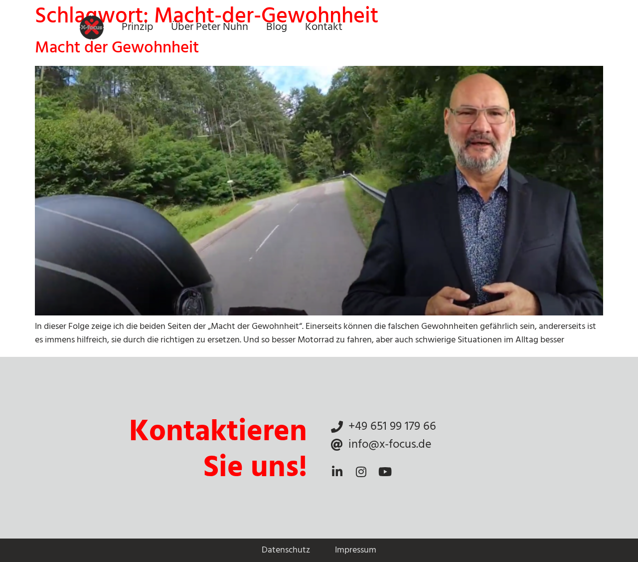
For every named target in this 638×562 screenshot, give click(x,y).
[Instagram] (361, 472)
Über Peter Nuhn (209, 27)
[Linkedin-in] (337, 472)
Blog (276, 27)
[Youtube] (385, 472)
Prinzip (137, 27)
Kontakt (323, 27)
